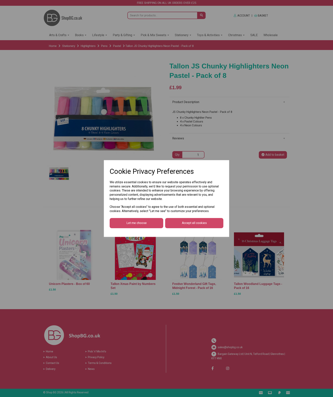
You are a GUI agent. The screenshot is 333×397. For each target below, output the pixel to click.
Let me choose (136, 223)
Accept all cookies (194, 223)
